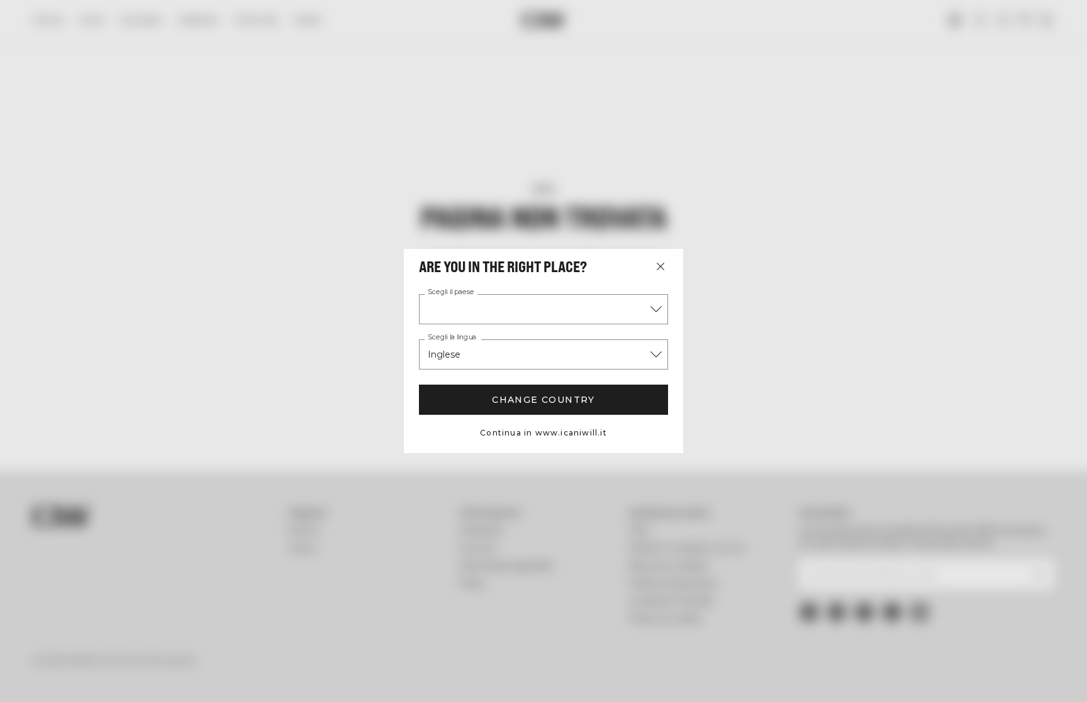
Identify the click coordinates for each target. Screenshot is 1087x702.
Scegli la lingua (452, 337)
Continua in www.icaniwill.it (543, 432)
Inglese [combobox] (444, 354)
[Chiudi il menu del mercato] (660, 266)
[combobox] (543, 309)
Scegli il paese (451, 292)
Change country (543, 399)
